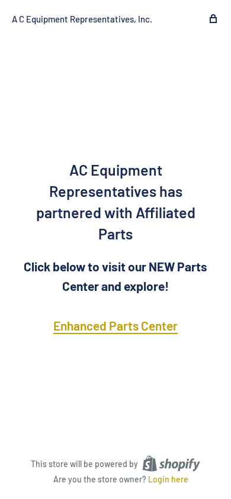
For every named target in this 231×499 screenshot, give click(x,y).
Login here (168, 479)
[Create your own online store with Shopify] (171, 463)
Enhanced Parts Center (115, 325)
